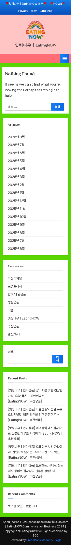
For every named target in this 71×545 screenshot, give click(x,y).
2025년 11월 (16, 208)
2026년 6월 (16, 153)
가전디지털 (15, 278)
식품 (10, 310)
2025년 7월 (16, 240)
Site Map (46, 10)
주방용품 (13, 326)
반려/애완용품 (17, 294)
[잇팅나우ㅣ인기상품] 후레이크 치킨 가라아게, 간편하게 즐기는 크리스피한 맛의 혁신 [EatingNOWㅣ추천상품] (35, 452)
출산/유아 (14, 334)
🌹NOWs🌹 (57, 3)
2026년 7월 (16, 144)
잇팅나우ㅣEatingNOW (35, 45)
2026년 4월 (16, 168)
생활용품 (13, 302)
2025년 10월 (17, 216)
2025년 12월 (17, 200)
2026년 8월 (16, 137)
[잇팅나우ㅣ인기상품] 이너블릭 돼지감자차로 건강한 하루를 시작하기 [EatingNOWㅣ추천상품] (35, 433)
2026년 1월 (16, 192)
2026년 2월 (16, 184)
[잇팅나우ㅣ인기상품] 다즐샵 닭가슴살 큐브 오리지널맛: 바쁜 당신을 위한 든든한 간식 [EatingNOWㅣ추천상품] (35, 415)
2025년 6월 (16, 248)
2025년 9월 (16, 224)
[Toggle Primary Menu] (64, 58)
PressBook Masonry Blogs (43, 540)
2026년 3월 (16, 176)
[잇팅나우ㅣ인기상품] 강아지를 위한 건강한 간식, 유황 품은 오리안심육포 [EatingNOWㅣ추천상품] (35, 396)
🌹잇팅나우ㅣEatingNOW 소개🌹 (26, 3)
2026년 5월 (16, 160)
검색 (10, 352)
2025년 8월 (16, 232)
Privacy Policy (27, 10)
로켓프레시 (15, 286)
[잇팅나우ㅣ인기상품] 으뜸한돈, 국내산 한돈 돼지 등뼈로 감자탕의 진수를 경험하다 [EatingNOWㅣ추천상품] (35, 471)
